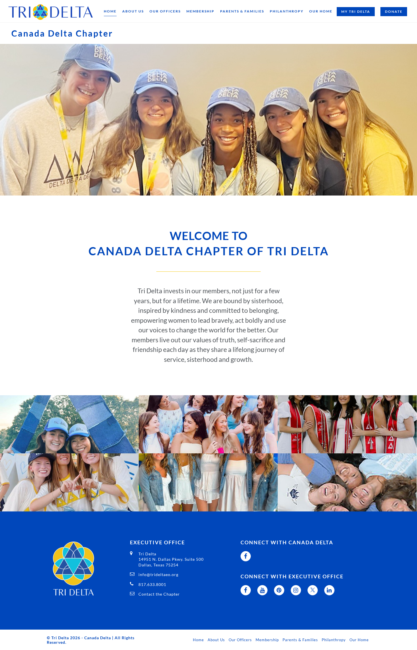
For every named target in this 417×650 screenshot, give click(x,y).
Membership (200, 11)
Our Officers (165, 11)
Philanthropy (287, 11)
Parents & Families (242, 11)
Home (110, 11)
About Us (133, 11)
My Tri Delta (355, 11)
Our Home (320, 11)
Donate (394, 11)
